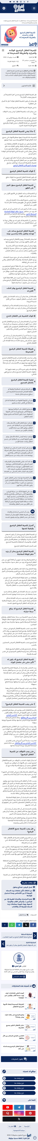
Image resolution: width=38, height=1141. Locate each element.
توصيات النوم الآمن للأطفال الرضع (25, 165)
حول (20, 1126)
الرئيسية (26, 1126)
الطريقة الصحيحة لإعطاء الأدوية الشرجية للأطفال (13, 1005)
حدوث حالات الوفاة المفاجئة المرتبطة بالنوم (20, 212)
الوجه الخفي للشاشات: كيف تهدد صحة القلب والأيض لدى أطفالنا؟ (14, 995)
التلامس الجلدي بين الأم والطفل (25, 743)
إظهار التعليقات (17, 1059)
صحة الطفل (23, 20)
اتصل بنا (11, 1126)
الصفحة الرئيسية (32, 20)
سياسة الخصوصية (19, 1130)
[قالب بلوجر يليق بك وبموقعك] (29, 1135)
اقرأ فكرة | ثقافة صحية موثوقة (19, 1138)
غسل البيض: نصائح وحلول (22, 887)
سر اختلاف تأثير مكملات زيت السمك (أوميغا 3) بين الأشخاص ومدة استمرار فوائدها (18, 893)
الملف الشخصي (18, 976)
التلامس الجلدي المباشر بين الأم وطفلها (21, 716)
